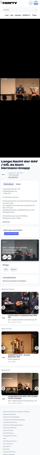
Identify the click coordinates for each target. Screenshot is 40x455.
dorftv (15, 177)
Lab (11, 15)
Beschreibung (8, 184)
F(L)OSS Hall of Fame (9, 452)
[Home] (14, 3)
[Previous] (3, 308)
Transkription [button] (9, 277)
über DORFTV (7, 446)
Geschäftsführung (8, 433)
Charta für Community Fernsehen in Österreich (16, 412)
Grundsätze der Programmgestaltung (14, 420)
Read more (6, 222)
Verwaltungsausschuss (10, 441)
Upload (18, 15)
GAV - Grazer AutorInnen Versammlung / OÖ (15, 248)
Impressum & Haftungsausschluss (13, 425)
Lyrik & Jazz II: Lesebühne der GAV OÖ (22, 316)
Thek (34, 15)
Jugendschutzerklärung (10, 422)
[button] (30, 3)
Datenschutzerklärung (9, 414)
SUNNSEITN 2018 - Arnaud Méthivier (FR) (19, 356)
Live (7, 15)
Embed (18, 184)
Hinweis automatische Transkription (14, 281)
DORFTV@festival (14, 359)
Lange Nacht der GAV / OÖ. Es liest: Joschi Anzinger (23, 397)
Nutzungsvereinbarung (9, 428)
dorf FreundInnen (8, 444)
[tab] (8, 184)
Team (4, 438)
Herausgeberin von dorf (10, 436)
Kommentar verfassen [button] (11, 233)
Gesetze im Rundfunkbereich (11, 417)
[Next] (37, 308)
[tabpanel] (20, 205)
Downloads (6, 449)
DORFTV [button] (26, 15)
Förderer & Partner (8, 430)
